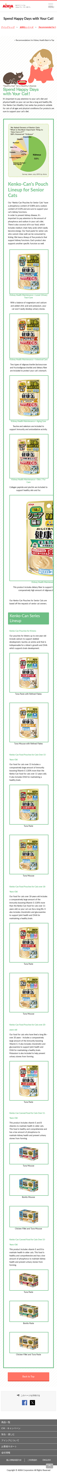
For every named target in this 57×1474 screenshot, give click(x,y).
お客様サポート (9, 1446)
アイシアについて (10, 1440)
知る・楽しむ (8, 1434)
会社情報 (5, 1453)
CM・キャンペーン (10, 1428)
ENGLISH (47, 1460)
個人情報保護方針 (14, 1460)
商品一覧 (5, 1422)
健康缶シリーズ (26, 27)
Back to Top (28, 1376)
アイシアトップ (8, 27)
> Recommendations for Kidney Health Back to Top (34, 40)
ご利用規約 (32, 1460)
